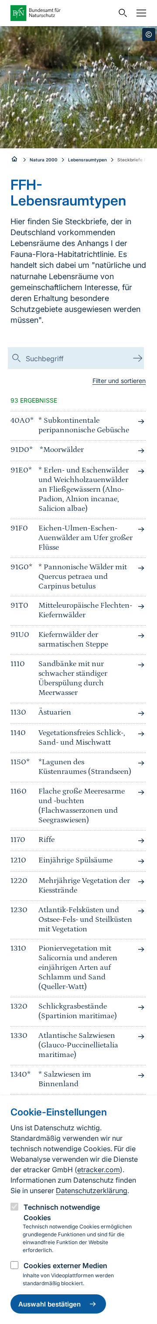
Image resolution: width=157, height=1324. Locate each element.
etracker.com (98, 1169)
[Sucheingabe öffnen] (120, 13)
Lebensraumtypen (87, 159)
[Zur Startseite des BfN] (61, 13)
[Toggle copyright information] (149, 34)
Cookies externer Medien (65, 1265)
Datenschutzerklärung (91, 1190)
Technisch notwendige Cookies (62, 1212)
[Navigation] (139, 13)
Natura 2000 (44, 159)
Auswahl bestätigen (49, 1304)
